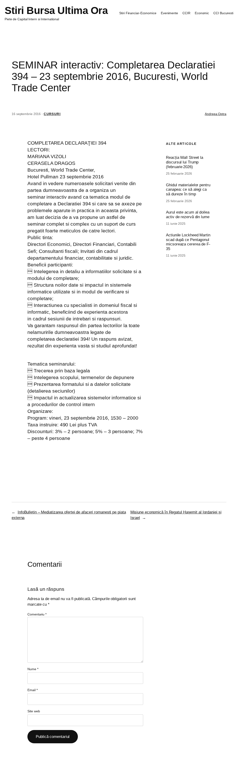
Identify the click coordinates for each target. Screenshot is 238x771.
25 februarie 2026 (179, 173)
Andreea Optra (215, 114)
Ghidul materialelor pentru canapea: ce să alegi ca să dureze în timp (188, 189)
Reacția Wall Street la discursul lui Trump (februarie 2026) (184, 162)
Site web (33, 711)
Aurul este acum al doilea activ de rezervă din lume (187, 214)
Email (32, 690)
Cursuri (52, 114)
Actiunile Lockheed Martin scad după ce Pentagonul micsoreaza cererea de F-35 (188, 242)
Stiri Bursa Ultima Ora (56, 10)
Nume (32, 669)
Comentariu (36, 614)
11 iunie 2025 (175, 223)
